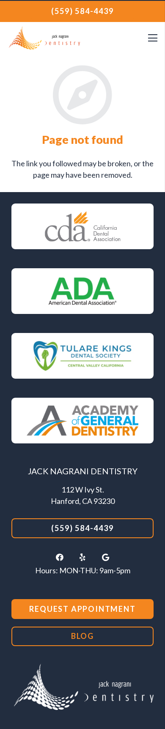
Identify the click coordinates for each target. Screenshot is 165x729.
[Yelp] (82, 557)
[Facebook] (59, 557)
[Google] (105, 557)
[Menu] (152, 38)
